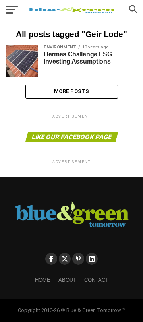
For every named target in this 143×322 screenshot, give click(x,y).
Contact (96, 280)
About (67, 280)
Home (42, 280)
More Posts (71, 91)
